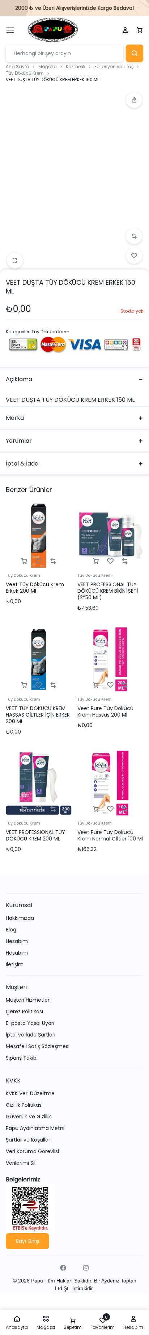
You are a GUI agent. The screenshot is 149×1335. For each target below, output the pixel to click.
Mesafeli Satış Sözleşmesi (37, 1046)
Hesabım (17, 941)
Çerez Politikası (24, 1012)
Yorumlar (19, 441)
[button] (134, 100)
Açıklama (19, 379)
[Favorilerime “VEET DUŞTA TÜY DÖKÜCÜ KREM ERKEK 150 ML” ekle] (134, 256)
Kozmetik (75, 66)
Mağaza (47, 66)
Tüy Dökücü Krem (25, 73)
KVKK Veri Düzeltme (30, 1093)
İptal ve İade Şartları (30, 1035)
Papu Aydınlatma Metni (35, 1128)
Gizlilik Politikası (24, 1105)
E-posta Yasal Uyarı (30, 1023)
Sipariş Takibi (22, 1058)
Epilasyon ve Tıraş (113, 66)
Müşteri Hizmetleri (28, 1000)
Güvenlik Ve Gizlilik (28, 1117)
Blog (11, 930)
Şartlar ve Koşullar (28, 1140)
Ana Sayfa (17, 66)
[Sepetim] (139, 30)
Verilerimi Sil (20, 1163)
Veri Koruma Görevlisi (32, 1151)
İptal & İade (22, 463)
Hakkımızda (20, 918)
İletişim (15, 964)
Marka (15, 418)
